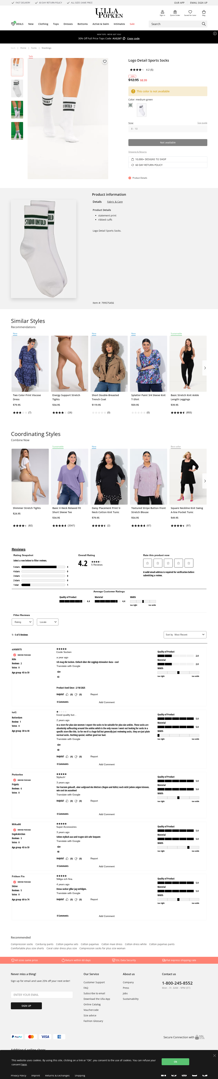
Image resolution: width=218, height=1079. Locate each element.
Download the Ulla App (97, 998)
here (24, 1064)
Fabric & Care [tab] (115, 201)
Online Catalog (92, 1004)
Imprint (35, 1075)
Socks (34, 47)
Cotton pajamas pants (162, 944)
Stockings (46, 47)
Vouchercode (91, 1010)
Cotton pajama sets (67, 944)
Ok (175, 1061)
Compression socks (22, 944)
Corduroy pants (44, 944)
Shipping (80, 1075)
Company (128, 982)
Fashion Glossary (93, 1021)
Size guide (202, 122)
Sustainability (131, 998)
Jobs (125, 993)
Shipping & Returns (137, 151)
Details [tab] (97, 202)
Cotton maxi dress (112, 944)
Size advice (90, 1015)
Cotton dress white (136, 944)
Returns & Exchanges (57, 1075)
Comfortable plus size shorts (27, 948)
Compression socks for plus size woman (102, 948)
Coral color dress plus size (62, 948)
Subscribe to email (94, 993)
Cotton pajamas (90, 944)
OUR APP (179, 2)
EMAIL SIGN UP (198, 2)
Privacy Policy (18, 1075)
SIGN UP (26, 1005)
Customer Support (94, 982)
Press (126, 987)
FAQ (86, 987)
